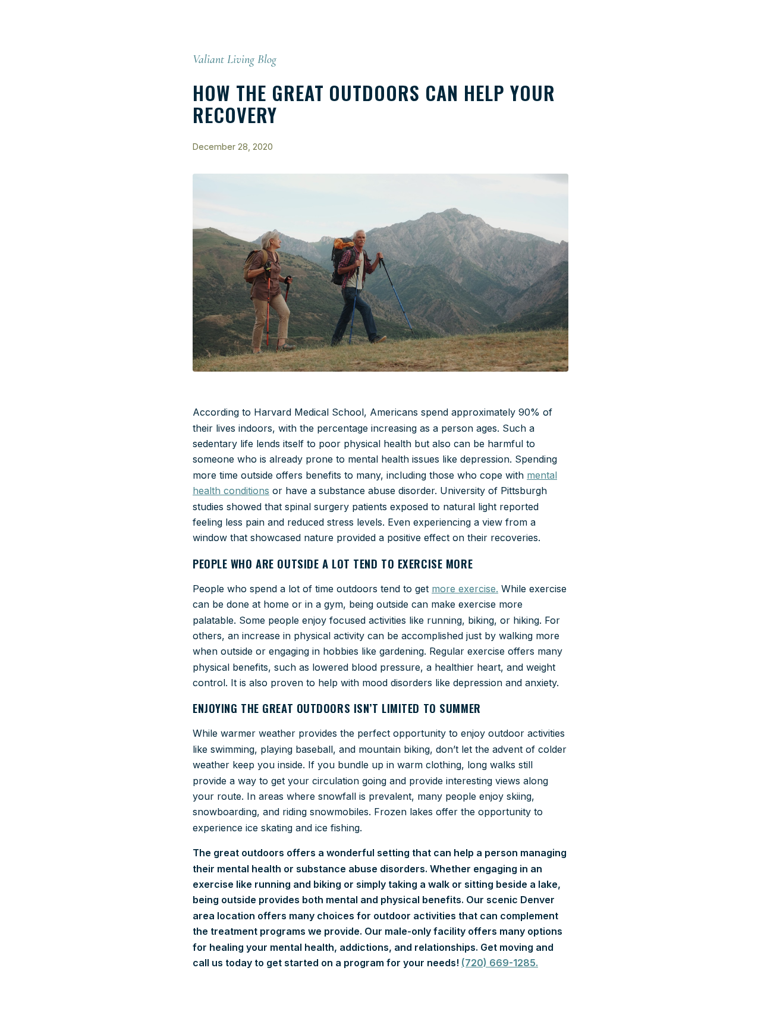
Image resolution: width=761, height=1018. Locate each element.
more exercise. (465, 589)
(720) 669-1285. (499, 963)
